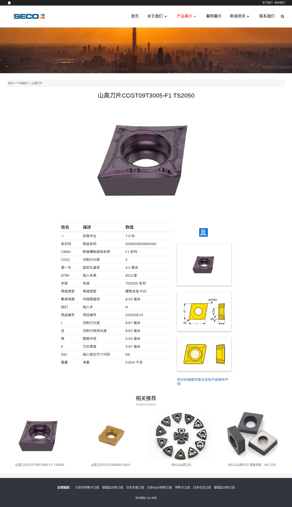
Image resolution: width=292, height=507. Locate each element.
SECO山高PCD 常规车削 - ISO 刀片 (252, 464)
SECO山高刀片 (181, 464)
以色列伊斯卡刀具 (87, 487)
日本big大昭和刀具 (159, 487)
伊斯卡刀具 (182, 487)
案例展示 (213, 16)
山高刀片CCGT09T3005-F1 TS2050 (39, 464)
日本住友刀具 (202, 487)
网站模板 (140, 498)
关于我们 (267, 2)
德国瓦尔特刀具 (112, 487)
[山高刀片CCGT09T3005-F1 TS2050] (39, 435)
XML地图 (151, 498)
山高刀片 (37, 83)
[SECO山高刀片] (181, 435)
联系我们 (280, 2)
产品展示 (184, 16)
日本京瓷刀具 (135, 487)
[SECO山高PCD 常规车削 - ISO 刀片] (252, 435)
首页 (135, 16)
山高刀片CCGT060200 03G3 (110, 464)
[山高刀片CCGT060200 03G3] (110, 435)
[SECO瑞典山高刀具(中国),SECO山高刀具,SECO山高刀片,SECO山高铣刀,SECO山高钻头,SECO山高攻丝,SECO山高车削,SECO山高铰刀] (28, 20)
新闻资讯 (237, 16)
